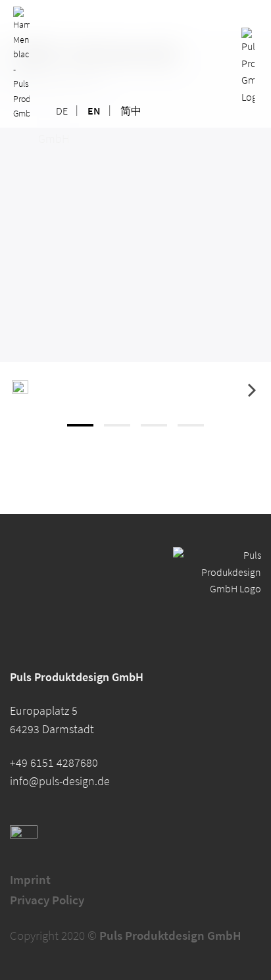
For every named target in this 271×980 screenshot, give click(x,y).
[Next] (250, 390)
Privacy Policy (47, 900)
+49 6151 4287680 (54, 763)
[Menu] (21, 62)
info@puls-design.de (60, 781)
